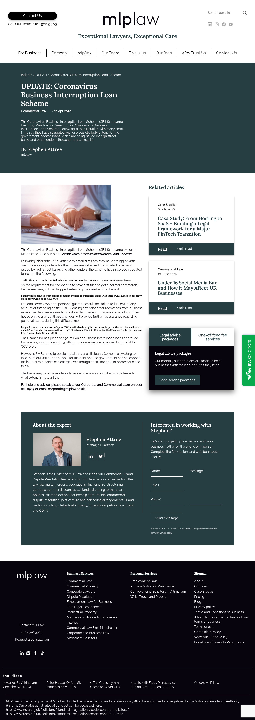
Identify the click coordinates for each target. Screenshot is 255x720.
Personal (60, 53)
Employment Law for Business (89, 602)
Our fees (164, 53)
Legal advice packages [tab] (170, 337)
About (198, 581)
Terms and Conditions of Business (219, 612)
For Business (30, 53)
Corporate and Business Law (88, 633)
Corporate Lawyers (81, 591)
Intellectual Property (82, 612)
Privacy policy (204, 607)
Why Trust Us (194, 53)
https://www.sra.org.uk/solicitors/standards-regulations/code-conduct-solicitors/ (67, 710)
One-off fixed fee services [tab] (212, 337)
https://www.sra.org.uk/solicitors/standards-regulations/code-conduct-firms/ (64, 714)
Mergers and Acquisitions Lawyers (92, 617)
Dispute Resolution (80, 597)
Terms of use (203, 627)
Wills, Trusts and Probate (148, 597)
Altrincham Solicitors (82, 638)
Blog (197, 602)
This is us (137, 53)
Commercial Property (83, 586)
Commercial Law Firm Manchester (92, 628)
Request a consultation (32, 639)
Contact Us (226, 53)
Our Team (110, 53)
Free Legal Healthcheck (84, 607)
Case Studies (203, 591)
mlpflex (84, 53)
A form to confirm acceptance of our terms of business (221, 619)
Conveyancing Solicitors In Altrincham (158, 591)
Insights (26, 75)
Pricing (199, 597)
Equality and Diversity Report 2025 (219, 642)
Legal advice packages (177, 380)
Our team (201, 586)
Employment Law (143, 581)
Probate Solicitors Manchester (152, 586)
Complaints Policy (207, 632)
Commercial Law (79, 581)
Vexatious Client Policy (210, 637)
